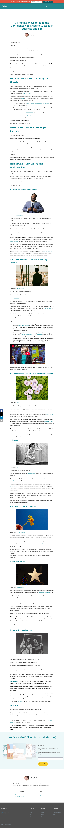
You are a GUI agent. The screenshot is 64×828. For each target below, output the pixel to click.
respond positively (47, 251)
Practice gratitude (14, 681)
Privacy (42, 814)
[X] (1, 414)
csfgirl (17, 402)
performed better (14, 241)
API (30, 814)
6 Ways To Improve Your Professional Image (50, 794)
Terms (42, 816)
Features (38, 6)
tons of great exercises (23, 325)
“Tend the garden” (39, 436)
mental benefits (31, 473)
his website (23, 787)
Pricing (45, 6)
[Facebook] (1, 410)
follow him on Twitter (32, 787)
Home (31, 812)
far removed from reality (44, 592)
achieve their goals (48, 421)
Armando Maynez (20, 532)
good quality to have (32, 115)
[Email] (1, 420)
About (51, 6)
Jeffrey (18, 467)
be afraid (20, 701)
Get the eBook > (48, 1)
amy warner (19, 656)
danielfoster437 (20, 288)
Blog (54, 814)
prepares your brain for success (45, 543)
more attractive (29, 112)
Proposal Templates (57, 812)
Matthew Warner (20, 587)
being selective (49, 414)
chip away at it (27, 411)
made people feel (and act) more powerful (32, 334)
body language (47, 308)
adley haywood (19, 215)
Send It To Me (42, 763)
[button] (32, 1)
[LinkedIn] (1, 417)
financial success (27, 93)
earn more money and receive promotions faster (38, 103)
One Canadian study (15, 486)
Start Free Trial (60, 6)
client (22, 98)
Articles (54, 816)
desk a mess (16, 298)
